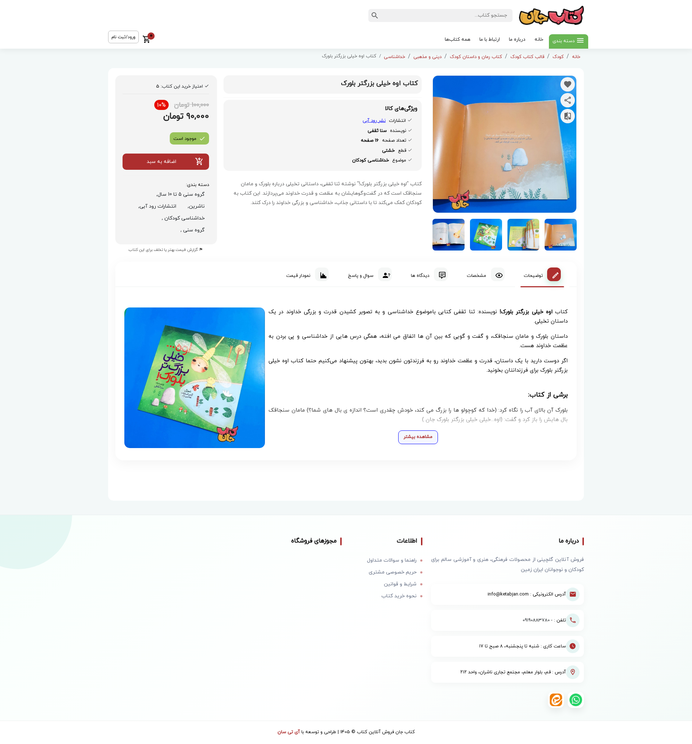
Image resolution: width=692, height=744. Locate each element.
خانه (539, 39)
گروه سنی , (191, 230)
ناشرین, (195, 206)
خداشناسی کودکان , (182, 218)
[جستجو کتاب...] (374, 15)
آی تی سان (289, 732)
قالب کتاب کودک (527, 57)
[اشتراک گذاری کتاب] (567, 100)
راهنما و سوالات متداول (392, 560)
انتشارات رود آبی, (156, 206)
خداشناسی (394, 57)
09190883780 (536, 620)
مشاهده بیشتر (418, 437)
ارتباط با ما (489, 39)
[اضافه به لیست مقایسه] (567, 116)
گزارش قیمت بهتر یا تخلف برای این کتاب (164, 250)
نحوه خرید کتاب (399, 596)
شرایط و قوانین (400, 584)
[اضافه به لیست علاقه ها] (567, 84)
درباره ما (517, 39)
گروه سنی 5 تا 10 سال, (179, 194)
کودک (558, 57)
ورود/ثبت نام (123, 37)
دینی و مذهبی (427, 57)
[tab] (542, 274)
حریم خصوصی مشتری (393, 572)
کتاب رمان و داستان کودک (476, 57)
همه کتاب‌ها (457, 39)
